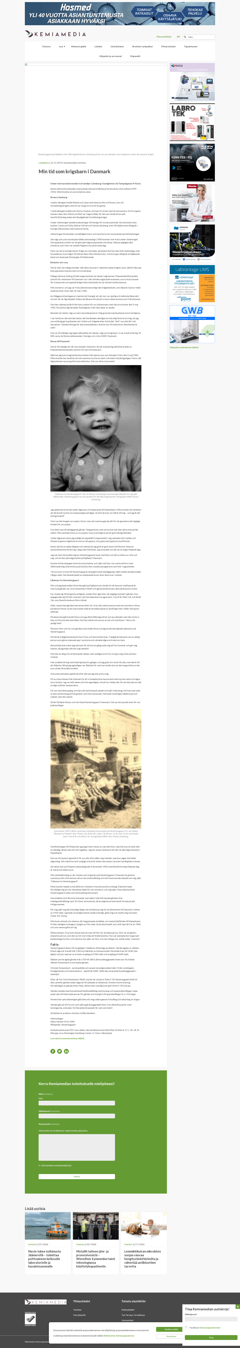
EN (178, 36)
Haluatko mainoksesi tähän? (184, 347)
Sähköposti (49, 1111)
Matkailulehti (127, 1309)
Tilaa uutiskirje (163, 36)
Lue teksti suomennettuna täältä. (67, 1038)
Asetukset (171, 1336)
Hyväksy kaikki (171, 1329)
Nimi (41, 1098)
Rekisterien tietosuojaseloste (119, 1335)
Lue (61, 46)
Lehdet (98, 46)
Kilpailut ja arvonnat (111, 56)
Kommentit (49, 1124)
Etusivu (46, 46)
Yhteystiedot (168, 46)
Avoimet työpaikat (142, 46)
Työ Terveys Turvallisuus (133, 1315)
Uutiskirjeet (117, 46)
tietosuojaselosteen (209, 1327)
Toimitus (77, 1309)
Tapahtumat (191, 46)
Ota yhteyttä (79, 1315)
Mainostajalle (78, 46)
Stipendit (135, 56)
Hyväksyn (204, 1327)
